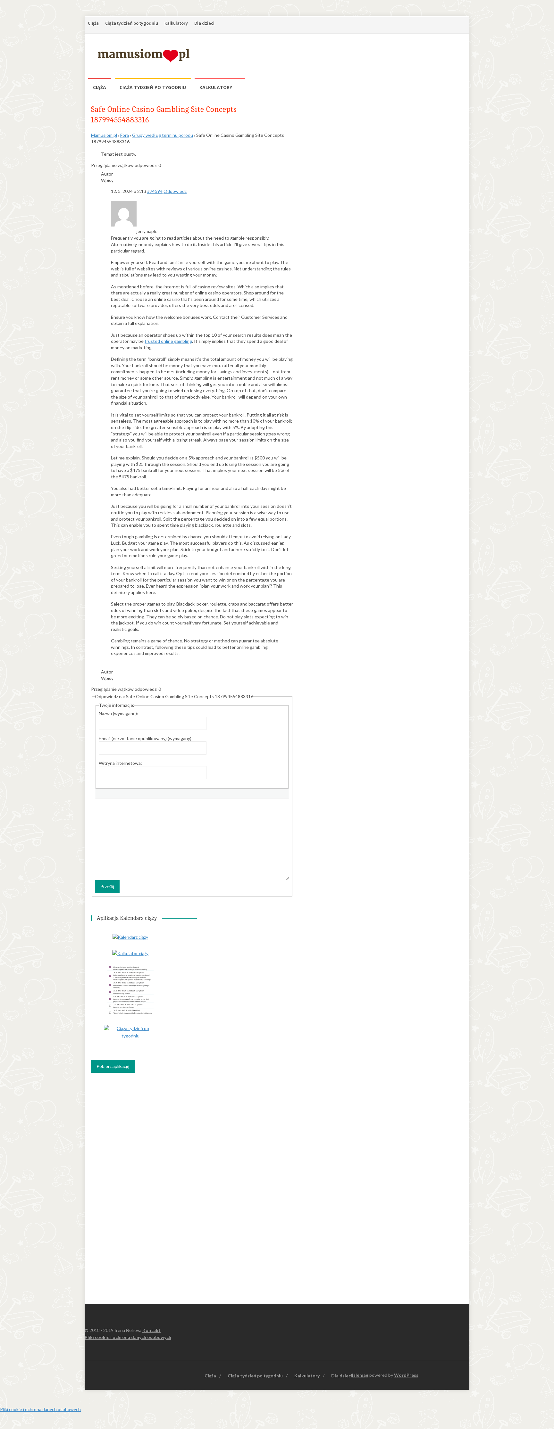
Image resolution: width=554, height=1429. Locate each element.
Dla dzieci (204, 23)
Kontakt (151, 1330)
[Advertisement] (348, 54)
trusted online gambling (168, 341)
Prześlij (107, 886)
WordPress (406, 1375)
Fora (124, 135)
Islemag (360, 1375)
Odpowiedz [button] (175, 191)
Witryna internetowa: (120, 763)
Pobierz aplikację (113, 1066)
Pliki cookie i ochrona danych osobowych (128, 1337)
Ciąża (93, 23)
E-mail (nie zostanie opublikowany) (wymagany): (146, 738)
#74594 (155, 191)
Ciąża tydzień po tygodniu (131, 23)
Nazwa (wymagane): (118, 713)
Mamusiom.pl (104, 135)
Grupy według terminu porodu (162, 135)
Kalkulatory (176, 23)
